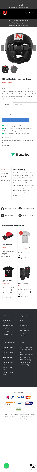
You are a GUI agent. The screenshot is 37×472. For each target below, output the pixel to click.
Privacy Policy (24, 414)
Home (21, 320)
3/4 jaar (9, 292)
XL (19, 294)
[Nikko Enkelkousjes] (25, 272)
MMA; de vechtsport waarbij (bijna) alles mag (26, 349)
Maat (7, 104)
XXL (3, 292)
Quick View (7, 256)
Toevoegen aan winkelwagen (15, 120)
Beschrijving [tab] (5, 169)
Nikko (7, 145)
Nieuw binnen (24, 325)
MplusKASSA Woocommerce (14, 416)
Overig (4, 143)
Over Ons (22, 333)
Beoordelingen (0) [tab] (5, 182)
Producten (23, 323)
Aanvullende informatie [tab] (5, 175)
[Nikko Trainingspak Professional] (8, 235)
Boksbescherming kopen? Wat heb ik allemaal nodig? (25, 362)
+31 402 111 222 (8, 332)
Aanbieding (23, 328)
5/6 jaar (4, 295)
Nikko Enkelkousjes (23, 283)
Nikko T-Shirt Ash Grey (24, 247)
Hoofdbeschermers (16, 140)
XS (3, 290)
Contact (22, 335)
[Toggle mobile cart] (26, 13)
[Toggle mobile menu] (33, 13)
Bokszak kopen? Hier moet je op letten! (26, 356)
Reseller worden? (25, 330)
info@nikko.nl (8, 334)
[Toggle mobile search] (30, 13)
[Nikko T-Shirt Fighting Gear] (8, 271)
